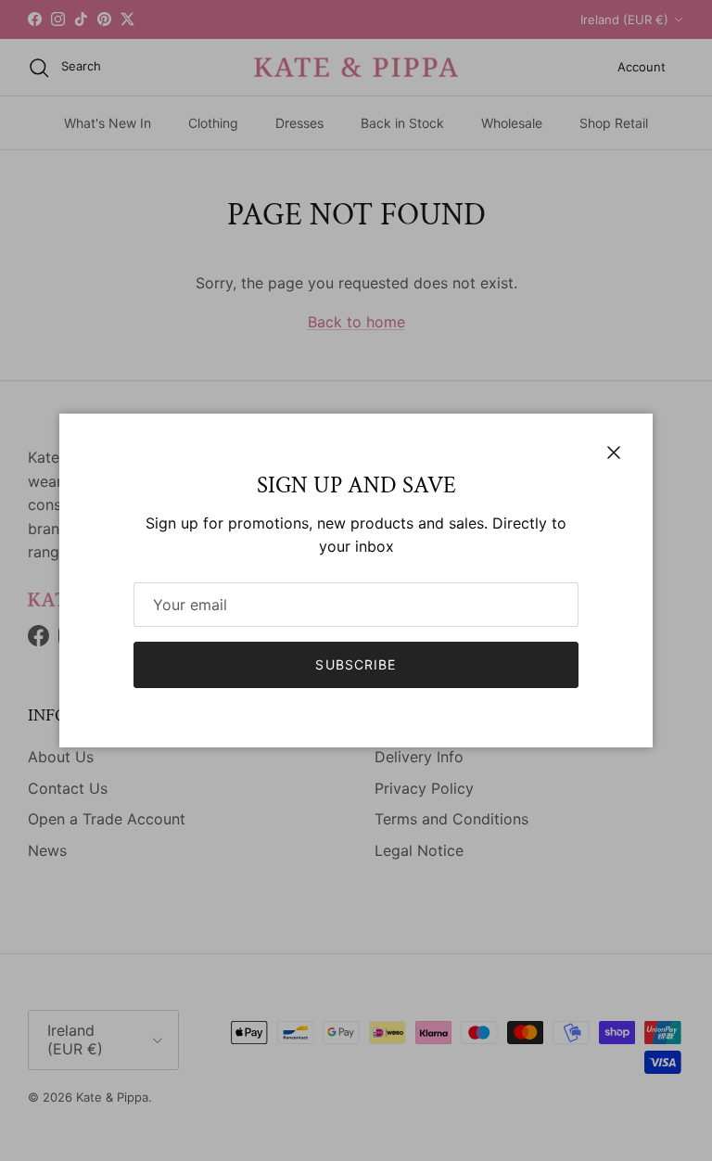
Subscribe (355, 664)
